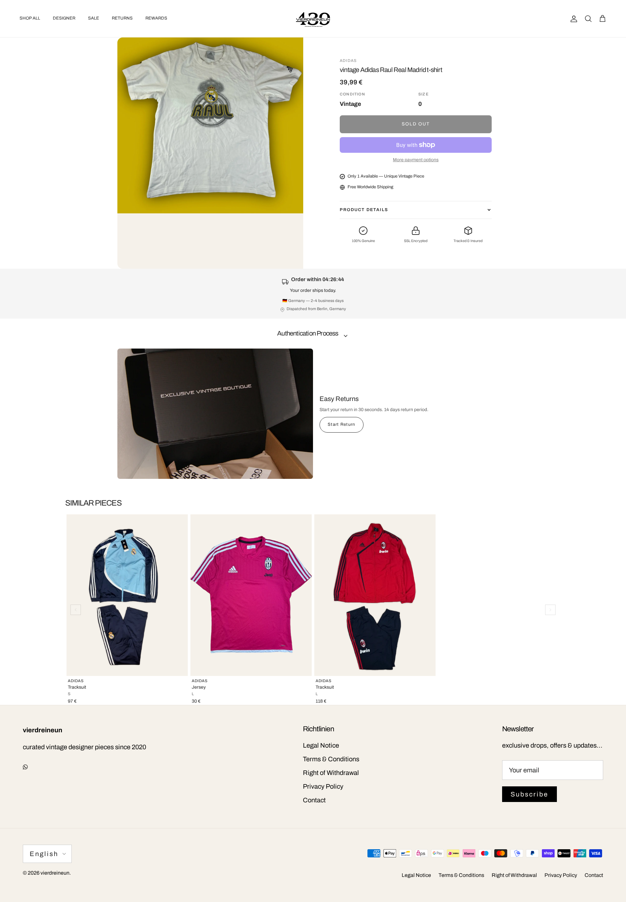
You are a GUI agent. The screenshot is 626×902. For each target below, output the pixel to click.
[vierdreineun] (313, 19)
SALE (93, 18)
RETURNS (122, 18)
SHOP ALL (30, 18)
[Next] (550, 610)
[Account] (572, 18)
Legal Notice (321, 745)
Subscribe (529, 794)
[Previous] (75, 610)
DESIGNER (64, 18)
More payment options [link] (416, 159)
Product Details (364, 210)
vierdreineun (54, 873)
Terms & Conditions (331, 759)
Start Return (341, 424)
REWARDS (156, 18)
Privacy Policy (323, 786)
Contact (314, 800)
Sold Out (416, 124)
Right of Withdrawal (331, 772)
